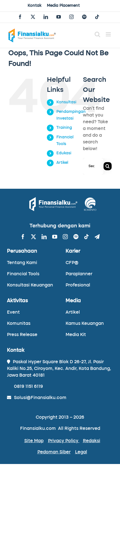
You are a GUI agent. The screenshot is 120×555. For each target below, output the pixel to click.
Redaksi (91, 441)
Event (13, 312)
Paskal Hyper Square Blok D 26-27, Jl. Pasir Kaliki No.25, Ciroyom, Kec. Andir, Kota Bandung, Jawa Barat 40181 (59, 369)
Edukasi (63, 153)
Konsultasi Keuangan (30, 285)
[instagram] (65, 236)
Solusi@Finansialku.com (40, 398)
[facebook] (22, 236)
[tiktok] (86, 236)
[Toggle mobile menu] (109, 34)
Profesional (78, 285)
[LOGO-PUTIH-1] (53, 199)
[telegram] (97, 236)
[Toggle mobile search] (97, 34)
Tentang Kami (22, 263)
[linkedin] (44, 236)
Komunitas (18, 323)
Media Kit (76, 335)
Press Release (22, 335)
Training (64, 128)
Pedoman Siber (54, 452)
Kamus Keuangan (85, 323)
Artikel (62, 163)
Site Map (34, 441)
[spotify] (75, 236)
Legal (81, 452)
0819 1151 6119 (28, 386)
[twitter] (33, 236)
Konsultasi (66, 102)
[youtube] (54, 236)
